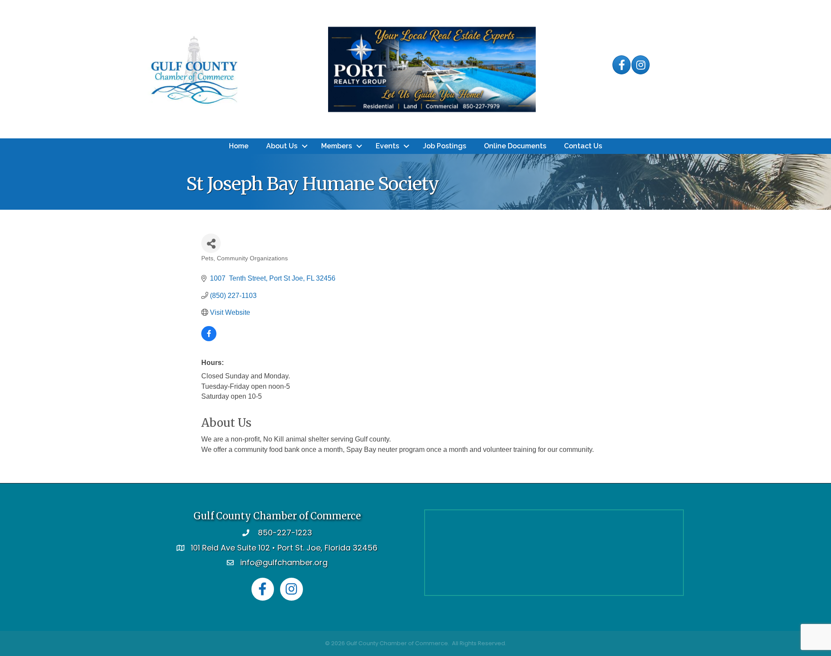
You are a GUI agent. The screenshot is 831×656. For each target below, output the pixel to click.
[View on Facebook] (208, 338)
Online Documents (515, 146)
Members (336, 146)
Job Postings (444, 146)
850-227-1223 (285, 532)
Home (238, 146)
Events (387, 146)
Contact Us (583, 146)
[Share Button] (211, 243)
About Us (281, 146)
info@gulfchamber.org (284, 562)
